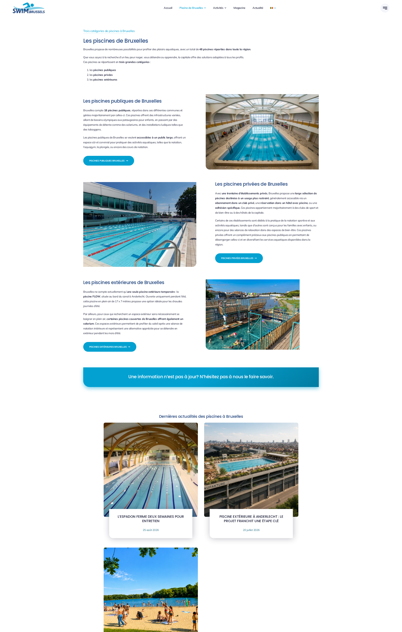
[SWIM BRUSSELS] (29, 3)
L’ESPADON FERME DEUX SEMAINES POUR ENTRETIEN (151, 519)
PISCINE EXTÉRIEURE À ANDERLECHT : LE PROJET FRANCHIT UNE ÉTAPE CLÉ (251, 519)
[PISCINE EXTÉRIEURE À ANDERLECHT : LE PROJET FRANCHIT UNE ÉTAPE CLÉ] (251, 425)
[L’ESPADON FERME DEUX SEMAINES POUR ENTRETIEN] (151, 425)
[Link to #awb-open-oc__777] (384, 8)
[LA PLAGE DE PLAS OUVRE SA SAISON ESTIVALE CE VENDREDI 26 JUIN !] (151, 549)
